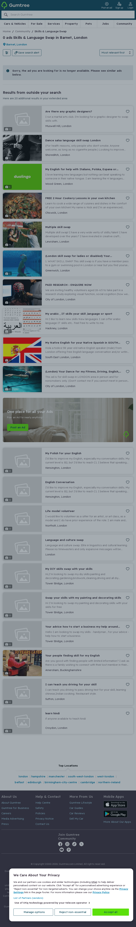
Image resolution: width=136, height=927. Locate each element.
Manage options (34, 912)
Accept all (110, 912)
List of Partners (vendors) (28, 898)
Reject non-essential (72, 912)
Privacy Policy (101, 892)
